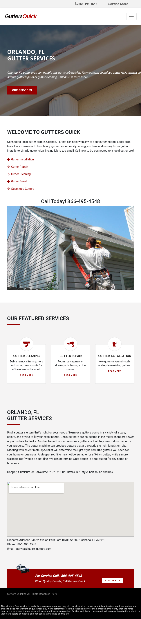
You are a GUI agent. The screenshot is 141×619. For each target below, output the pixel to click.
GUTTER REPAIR (70, 356)
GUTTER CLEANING (26, 356)
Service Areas (118, 4)
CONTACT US (112, 580)
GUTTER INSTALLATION (114, 356)
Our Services (22, 90)
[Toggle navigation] (131, 16)
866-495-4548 (87, 4)
